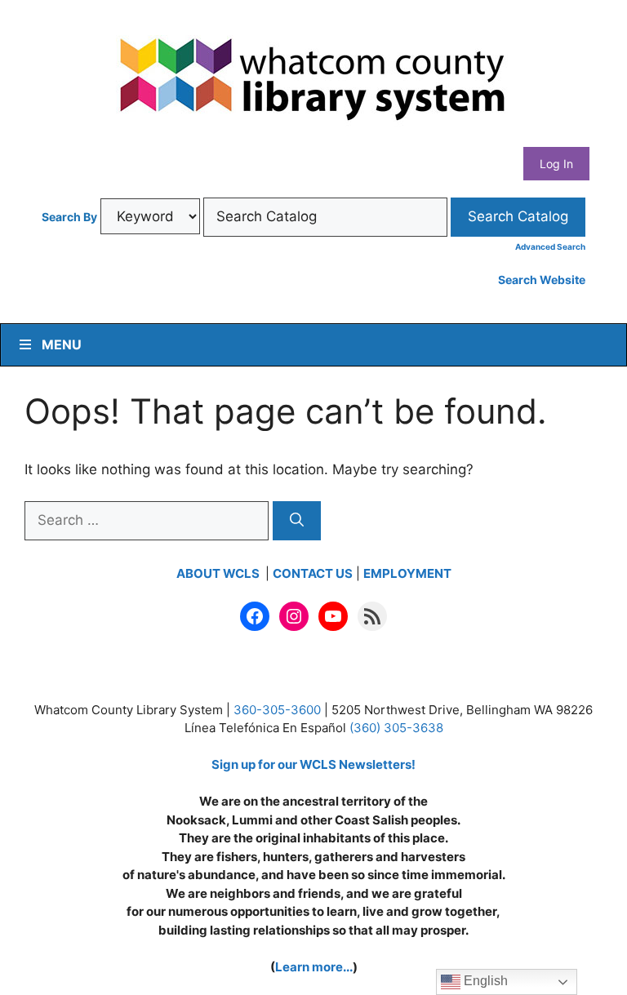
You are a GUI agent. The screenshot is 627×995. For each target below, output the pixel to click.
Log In (556, 164)
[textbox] (325, 217)
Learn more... (314, 967)
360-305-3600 (277, 709)
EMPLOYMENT (407, 573)
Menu (62, 344)
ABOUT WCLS (219, 573)
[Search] (297, 520)
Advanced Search (550, 246)
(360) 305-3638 (396, 727)
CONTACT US (313, 573)
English (484, 981)
